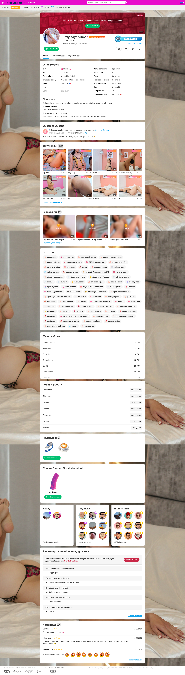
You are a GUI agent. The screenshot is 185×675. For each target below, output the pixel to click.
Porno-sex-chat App (63, 7)
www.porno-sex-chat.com (28, 667)
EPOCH (51, 667)
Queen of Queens (102, 130)
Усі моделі (5, 7)
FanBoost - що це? (135, 43)
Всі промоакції (36, 7)
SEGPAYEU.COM (59, 667)
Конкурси (47, 7)
